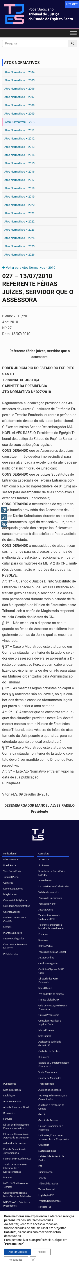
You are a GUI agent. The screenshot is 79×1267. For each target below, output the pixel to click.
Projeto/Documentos (49, 1200)
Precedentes (45, 880)
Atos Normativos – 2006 (19, 88)
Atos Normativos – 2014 (19, 155)
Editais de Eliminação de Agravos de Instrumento (16, 1136)
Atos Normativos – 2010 (20, 122)
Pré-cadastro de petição (51, 993)
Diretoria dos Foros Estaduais (48, 980)
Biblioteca (43, 1056)
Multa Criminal (46, 1030)
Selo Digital (44, 1035)
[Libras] (4, 510)
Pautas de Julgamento (50, 897)
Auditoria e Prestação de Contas (51, 1106)
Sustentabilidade (47, 1150)
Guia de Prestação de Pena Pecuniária (52, 1007)
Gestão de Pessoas (48, 1120)
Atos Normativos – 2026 (19, 254)
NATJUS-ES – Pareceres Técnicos (15, 1185)
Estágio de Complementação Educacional (53, 1064)
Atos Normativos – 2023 (19, 229)
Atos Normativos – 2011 (19, 130)
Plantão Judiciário (12, 932)
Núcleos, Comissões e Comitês (14, 919)
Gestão (42, 1114)
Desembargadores (13, 888)
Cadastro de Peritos (48, 1051)
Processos (43, 859)
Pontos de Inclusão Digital (52, 951)
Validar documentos (48, 892)
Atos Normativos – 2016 (19, 171)
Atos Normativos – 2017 (19, 180)
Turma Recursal (46, 1189)
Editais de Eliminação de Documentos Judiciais (16, 1126)
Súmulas (7, 1118)
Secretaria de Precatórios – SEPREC (52, 873)
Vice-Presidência (12, 871)
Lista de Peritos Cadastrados (53, 886)
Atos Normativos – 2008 (19, 105)
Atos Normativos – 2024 (19, 238)
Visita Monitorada (47, 1072)
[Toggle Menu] (73, 33)
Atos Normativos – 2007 (19, 97)
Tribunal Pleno (10, 876)
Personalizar (16, 1259)
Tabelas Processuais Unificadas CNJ (49, 917)
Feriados (43, 934)
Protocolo (43, 865)
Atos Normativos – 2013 (19, 146)
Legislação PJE (46, 1195)
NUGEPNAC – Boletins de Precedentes (17, 1204)
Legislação (9, 1095)
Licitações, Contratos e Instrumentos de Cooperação (53, 1137)
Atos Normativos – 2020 (19, 204)
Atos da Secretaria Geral (16, 1107)
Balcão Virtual (45, 945)
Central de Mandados (49, 1077)
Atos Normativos (12, 1101)
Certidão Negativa (48, 963)
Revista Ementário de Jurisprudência (14, 1151)
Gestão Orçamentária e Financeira (50, 1127)
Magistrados (10, 894)
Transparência (46, 1083)
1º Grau (42, 1177)
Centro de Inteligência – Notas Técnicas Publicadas (17, 1194)
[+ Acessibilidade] (4, 524)
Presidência (9, 865)
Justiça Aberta (46, 909)
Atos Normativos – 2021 (19, 213)
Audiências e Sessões (49, 1089)
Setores (7, 926)
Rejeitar (42, 1251)
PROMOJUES (10, 953)
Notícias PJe (44, 1206)
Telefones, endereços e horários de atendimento (51, 926)
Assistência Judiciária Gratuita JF (49, 1043)
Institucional (9, 853)
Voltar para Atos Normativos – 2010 (30, 267)
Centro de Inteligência (15, 900)
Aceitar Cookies (18, 1251)
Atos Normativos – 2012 (19, 138)
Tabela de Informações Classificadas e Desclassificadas (15, 1168)
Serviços (43, 940)
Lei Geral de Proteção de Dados (51, 1158)
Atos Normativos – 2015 (19, 163)
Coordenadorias (11, 911)
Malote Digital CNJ (48, 999)
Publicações (9, 1083)
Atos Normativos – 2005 (19, 80)
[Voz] (4, 517)
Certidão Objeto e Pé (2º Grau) (51, 971)
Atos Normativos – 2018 (19, 188)
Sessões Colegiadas (13, 938)
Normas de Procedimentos (17, 1158)
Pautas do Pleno (47, 903)
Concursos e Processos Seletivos (15, 946)
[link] (72, 4)
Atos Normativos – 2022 (19, 221)
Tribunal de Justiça (48, 1183)
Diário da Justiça (12, 1089)
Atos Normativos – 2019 (19, 196)
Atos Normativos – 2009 (19, 113)
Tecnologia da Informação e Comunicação (52, 1097)
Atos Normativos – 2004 (19, 72)
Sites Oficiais (45, 987)
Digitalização (45, 1171)
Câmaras (8, 882)
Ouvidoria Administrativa (16, 905)
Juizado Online (46, 957)
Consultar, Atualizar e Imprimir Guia (49, 1022)
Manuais (8, 1177)
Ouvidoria (43, 1144)
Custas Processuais (48, 1014)
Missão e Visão (11, 859)
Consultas (43, 853)
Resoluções (9, 1113)
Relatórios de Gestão (14, 1143)
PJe (40, 1165)
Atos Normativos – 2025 (19, 246)
